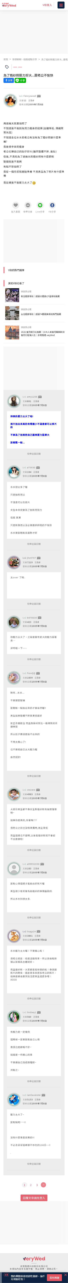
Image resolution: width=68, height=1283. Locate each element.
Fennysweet (30, 95)
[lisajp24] (14, 936)
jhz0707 (31, 557)
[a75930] (14, 472)
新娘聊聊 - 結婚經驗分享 (24, 59)
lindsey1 (31, 1012)
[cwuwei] (14, 794)
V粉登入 (47, 5)
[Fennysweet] (10, 100)
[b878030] (14, 622)
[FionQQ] (14, 678)
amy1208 (32, 396)
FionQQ (31, 673)
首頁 (5, 59)
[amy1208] (14, 401)
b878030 (32, 617)
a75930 (31, 467)
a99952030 (33, 863)
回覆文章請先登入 (34, 1198)
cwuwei (31, 789)
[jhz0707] (14, 562)
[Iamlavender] (14, 1099)
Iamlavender (34, 1094)
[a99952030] (14, 868)
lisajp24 (31, 931)
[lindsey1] (14, 1017)
